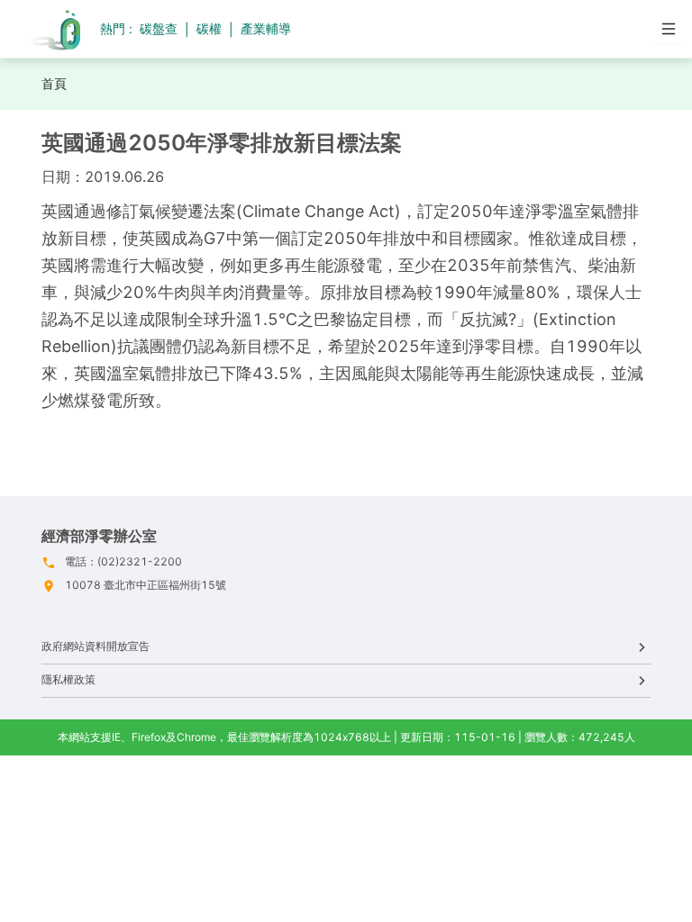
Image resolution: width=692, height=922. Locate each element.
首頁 (54, 83)
